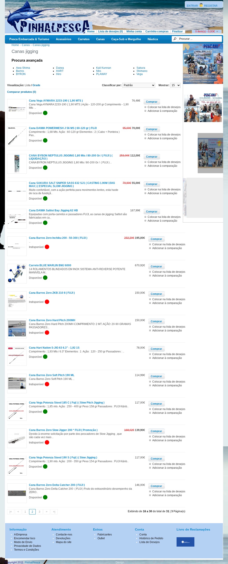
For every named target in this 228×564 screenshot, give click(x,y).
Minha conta (134, 31)
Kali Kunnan (103, 67)
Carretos (84, 39)
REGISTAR (211, 5)
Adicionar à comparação (162, 110)
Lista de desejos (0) (110, 31)
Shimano (141, 71)
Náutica (153, 39)
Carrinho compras (157, 31)
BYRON (21, 74)
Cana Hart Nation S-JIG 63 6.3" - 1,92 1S (54, 347)
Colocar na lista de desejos (164, 107)
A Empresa (20, 534)
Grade (36, 85)
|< (11, 511)
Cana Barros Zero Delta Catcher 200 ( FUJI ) (57, 485)
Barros (20, 71)
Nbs (98, 71)
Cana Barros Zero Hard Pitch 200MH (52, 320)
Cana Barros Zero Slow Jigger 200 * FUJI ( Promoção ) (63, 430)
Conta (143, 534)
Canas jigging (41, 45)
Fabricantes (105, 534)
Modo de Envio (23, 542)
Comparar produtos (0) (21, 92)
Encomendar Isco (24, 538)
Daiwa (60, 67)
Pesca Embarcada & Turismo (29, 39)
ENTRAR (193, 5)
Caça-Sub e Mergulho (126, 39)
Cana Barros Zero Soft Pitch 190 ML (51, 375)
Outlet (101, 538)
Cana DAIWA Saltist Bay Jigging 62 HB (53, 210)
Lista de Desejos (149, 542)
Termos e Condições (26, 549)
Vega (139, 74)
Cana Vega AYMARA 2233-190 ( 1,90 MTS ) (56, 100)
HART (59, 71)
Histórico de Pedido (151, 538)
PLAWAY (101, 74)
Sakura (140, 67)
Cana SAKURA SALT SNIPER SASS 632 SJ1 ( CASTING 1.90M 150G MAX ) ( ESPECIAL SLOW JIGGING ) (72, 184)
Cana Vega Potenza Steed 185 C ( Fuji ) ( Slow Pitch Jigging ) (66, 402)
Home (91, 31)
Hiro (58, 74)
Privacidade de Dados (27, 545)
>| (54, 511)
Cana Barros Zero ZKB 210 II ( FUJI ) (52, 292)
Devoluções (63, 538)
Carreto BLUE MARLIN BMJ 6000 (50, 265)
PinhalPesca (32, 562)
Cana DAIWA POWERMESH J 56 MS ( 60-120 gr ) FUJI (63, 128)
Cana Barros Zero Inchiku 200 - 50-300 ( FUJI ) (58, 237)
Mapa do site (63, 542)
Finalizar (177, 31)
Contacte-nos (64, 534)
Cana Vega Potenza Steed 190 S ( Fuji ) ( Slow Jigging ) (63, 457)
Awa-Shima (23, 67)
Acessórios (63, 39)
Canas (100, 39)
